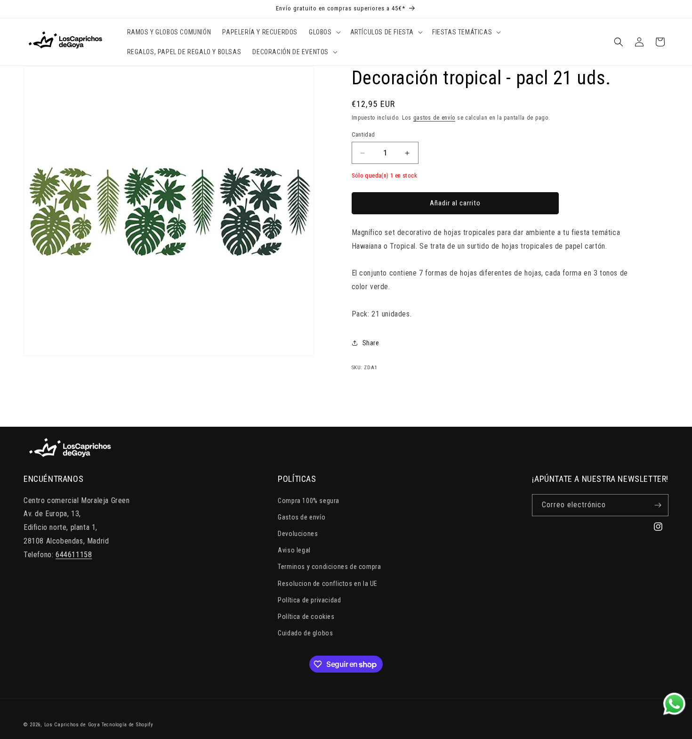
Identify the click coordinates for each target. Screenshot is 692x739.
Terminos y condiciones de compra (329, 566)
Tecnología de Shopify (127, 725)
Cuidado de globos (305, 633)
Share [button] (370, 343)
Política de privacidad (309, 600)
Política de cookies (306, 616)
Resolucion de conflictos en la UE (328, 583)
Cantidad (363, 134)
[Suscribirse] (657, 505)
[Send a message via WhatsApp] (674, 704)
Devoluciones (298, 533)
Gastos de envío (301, 517)
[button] (324, 32)
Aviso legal (294, 550)
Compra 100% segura (308, 500)
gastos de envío (434, 117)
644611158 (74, 554)
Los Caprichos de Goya (72, 725)
